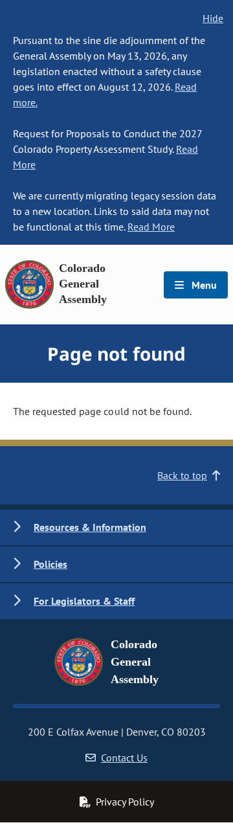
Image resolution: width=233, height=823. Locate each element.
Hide (213, 18)
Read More (151, 226)
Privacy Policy (125, 801)
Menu (203, 284)
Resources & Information (90, 527)
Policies (50, 564)
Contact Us (124, 757)
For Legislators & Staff (84, 600)
